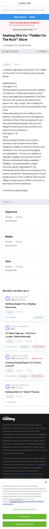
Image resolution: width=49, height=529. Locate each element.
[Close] (46, 482)
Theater (17, 64)
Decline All (24, 517)
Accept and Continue (24, 524)
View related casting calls (23, 29)
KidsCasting (7, 10)
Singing (7, 64)
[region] (24, 504)
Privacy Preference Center (24, 509)
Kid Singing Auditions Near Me (26, 10)
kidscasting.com (31, 464)
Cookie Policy (16, 501)
